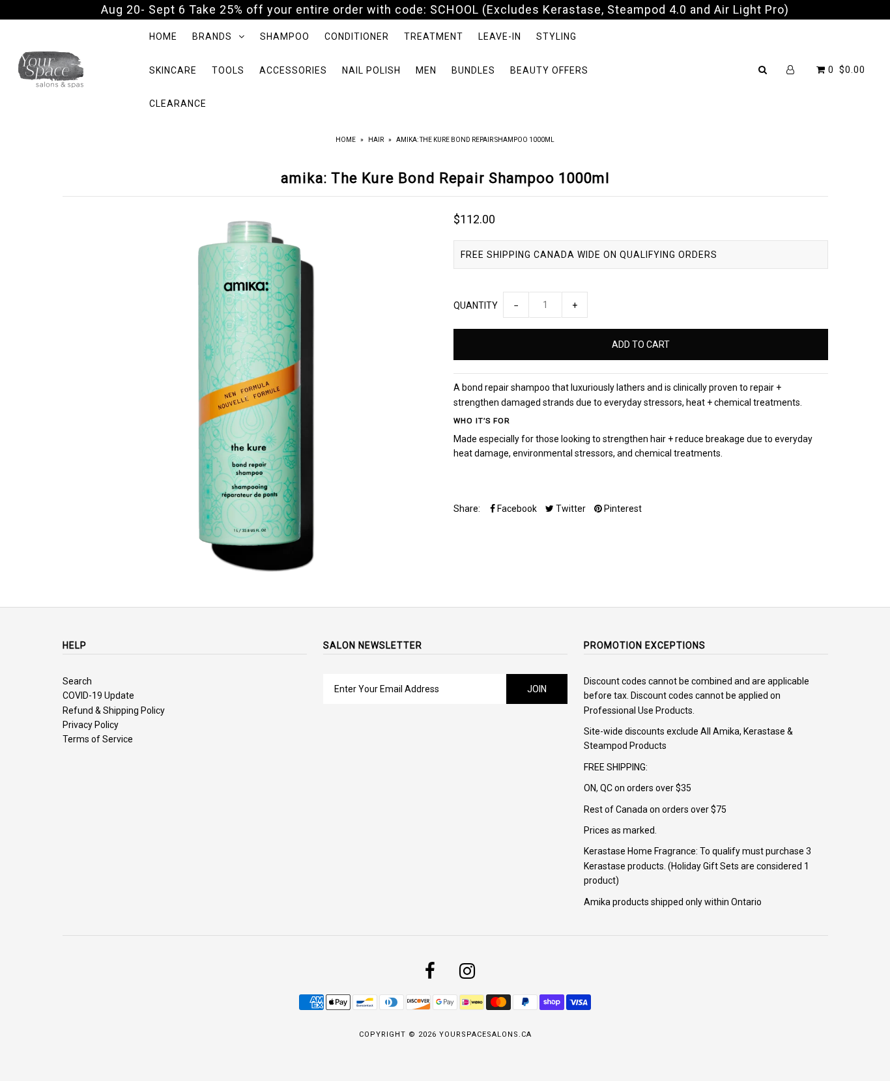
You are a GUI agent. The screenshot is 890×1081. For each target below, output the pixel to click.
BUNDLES (473, 70)
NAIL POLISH (371, 70)
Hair (376, 139)
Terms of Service (98, 739)
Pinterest (622, 508)
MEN (426, 70)
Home (346, 139)
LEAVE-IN (499, 36)
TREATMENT (433, 36)
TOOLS (228, 70)
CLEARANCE (178, 103)
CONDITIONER (356, 36)
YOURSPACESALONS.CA (485, 1034)
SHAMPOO (284, 36)
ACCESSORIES (293, 70)
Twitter (570, 508)
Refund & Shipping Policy (114, 710)
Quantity (475, 305)
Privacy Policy (91, 725)
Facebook (516, 508)
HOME (163, 36)
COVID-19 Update (98, 695)
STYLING (556, 36)
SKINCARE (173, 70)
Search (77, 681)
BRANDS (212, 36)
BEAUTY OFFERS (549, 70)
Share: (466, 508)
